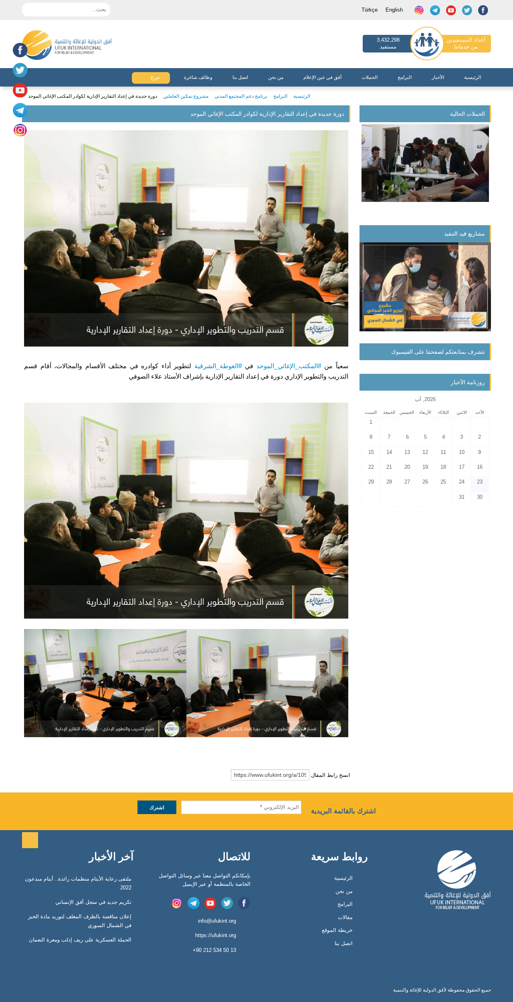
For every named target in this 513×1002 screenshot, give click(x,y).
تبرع (154, 77)
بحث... (98, 9)
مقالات (345, 917)
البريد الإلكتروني (279, 807)
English (394, 10)
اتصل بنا (240, 77)
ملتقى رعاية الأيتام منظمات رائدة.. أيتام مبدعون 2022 (78, 883)
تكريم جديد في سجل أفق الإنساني (93, 902)
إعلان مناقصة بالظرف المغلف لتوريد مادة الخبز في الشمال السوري (79, 920)
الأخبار (438, 77)
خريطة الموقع (337, 930)
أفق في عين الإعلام (322, 77)
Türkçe (370, 10)
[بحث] (28, 9)
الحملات (370, 77)
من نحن (275, 77)
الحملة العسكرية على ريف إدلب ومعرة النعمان (80, 940)
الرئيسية (472, 77)
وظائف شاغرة (198, 77)
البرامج (405, 77)
